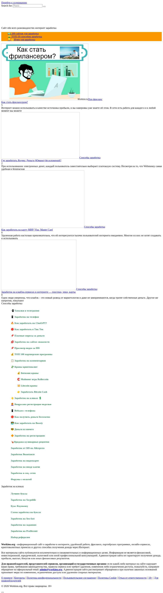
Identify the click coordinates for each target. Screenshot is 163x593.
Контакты (19, 577)
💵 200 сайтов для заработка (23, 33)
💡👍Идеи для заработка (21, 39)
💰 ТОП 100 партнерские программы (31, 354)
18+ (150, 577)
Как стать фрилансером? (14, 102)
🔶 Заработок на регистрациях (28, 435)
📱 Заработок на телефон (25, 316)
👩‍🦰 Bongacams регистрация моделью (31, 404)
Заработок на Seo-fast (23, 518)
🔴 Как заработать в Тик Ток (27, 329)
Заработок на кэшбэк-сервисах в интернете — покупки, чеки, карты (38, 292)
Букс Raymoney (19, 506)
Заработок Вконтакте (23, 454)
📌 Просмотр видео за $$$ (25, 348)
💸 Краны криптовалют (24, 366)
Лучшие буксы (19, 493)
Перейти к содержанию (14, 2)
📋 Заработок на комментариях (28, 360)
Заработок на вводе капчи (25, 466)
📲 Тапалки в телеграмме (25, 310)
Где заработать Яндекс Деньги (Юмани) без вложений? (31, 160)
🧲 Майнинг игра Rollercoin (32, 379)
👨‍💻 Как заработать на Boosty (27, 423)
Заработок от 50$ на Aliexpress (28, 448)
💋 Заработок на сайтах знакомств (30, 341)
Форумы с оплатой (21, 479)
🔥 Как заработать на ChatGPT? (29, 323)
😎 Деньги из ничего (22, 429)
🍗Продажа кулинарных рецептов (30, 441)
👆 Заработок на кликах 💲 (26, 398)
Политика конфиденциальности (44, 577)
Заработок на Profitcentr (24, 531)
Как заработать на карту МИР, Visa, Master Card (27, 229)
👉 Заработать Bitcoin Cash (32, 391)
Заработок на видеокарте (25, 460)
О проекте (6, 577)
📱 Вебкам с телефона (23, 410)
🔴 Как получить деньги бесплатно (30, 416)
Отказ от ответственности (132, 577)
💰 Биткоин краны (28, 373)
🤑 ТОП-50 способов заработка (25, 36)
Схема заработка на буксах (26, 512)
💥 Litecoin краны (27, 385)
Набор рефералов (20, 537)
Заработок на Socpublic (23, 499)
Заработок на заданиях (23, 524)
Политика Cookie (107, 577)
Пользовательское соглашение (79, 577)
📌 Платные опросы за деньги (28, 335)
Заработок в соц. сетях (23, 473)
